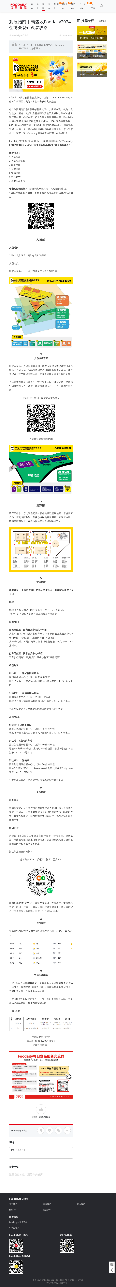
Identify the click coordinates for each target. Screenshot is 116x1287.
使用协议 (13, 1209)
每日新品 (56, 6)
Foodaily (60, 1280)
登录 (13, 1150)
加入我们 (81, 1204)
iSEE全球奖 (82, 6)
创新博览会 (73, 6)
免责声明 (47, 1209)
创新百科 (64, 6)
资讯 (43, 6)
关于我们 (13, 1204)
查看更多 (103, 20)
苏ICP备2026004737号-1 (58, 1283)
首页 (32, 6)
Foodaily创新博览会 (18, 1222)
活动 (49, 6)
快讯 (37, 6)
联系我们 (47, 1204)
